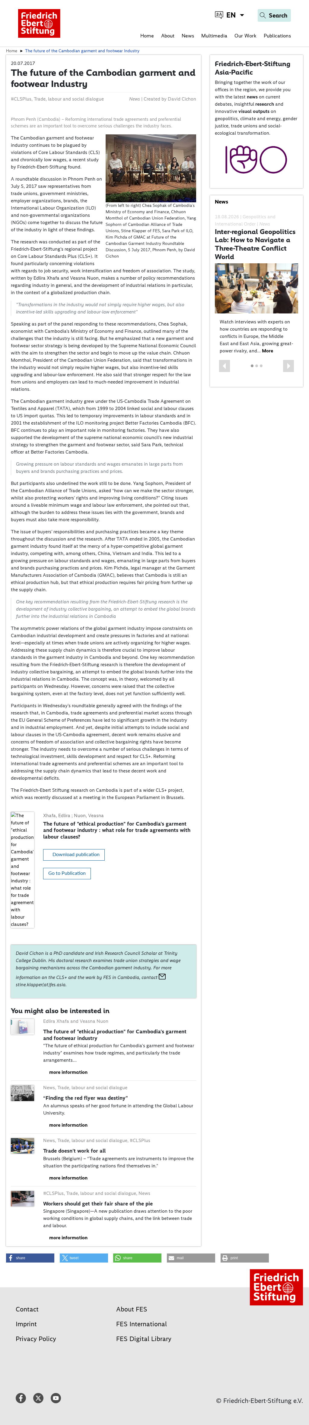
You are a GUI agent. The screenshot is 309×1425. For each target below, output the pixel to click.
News (188, 36)
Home (147, 36)
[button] (224, 366)
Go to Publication (67, 873)
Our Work (245, 36)
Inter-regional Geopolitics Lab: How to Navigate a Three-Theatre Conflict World (255, 244)
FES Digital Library (143, 1339)
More (267, 351)
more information (68, 1072)
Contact (27, 1309)
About (167, 36)
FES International (141, 1324)
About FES (131, 1309)
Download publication (76, 854)
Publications (277, 36)
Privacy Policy (36, 1339)
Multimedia (214, 36)
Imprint (26, 1324)
